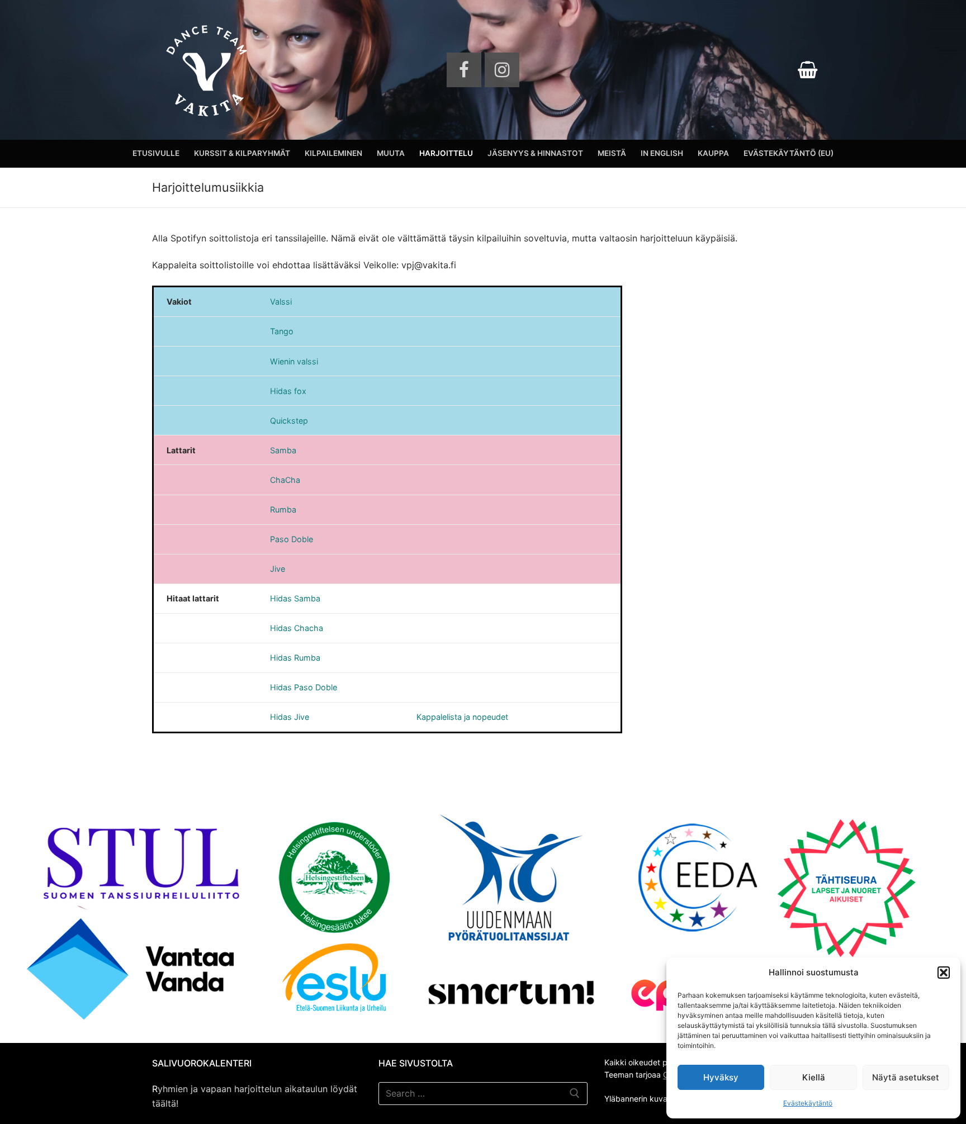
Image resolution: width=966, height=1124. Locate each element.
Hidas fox (288, 391)
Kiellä (813, 1077)
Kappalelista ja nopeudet (462, 717)
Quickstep (289, 420)
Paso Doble (291, 539)
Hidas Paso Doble (303, 687)
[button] (943, 972)
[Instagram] (502, 70)
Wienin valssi (294, 361)
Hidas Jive (289, 717)
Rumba (283, 509)
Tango (281, 331)
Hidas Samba (295, 598)
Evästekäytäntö (807, 1103)
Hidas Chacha (296, 628)
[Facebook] (464, 70)
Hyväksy (720, 1077)
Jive (277, 568)
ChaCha (285, 480)
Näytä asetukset (905, 1077)
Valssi (281, 301)
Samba (283, 450)
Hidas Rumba (295, 657)
